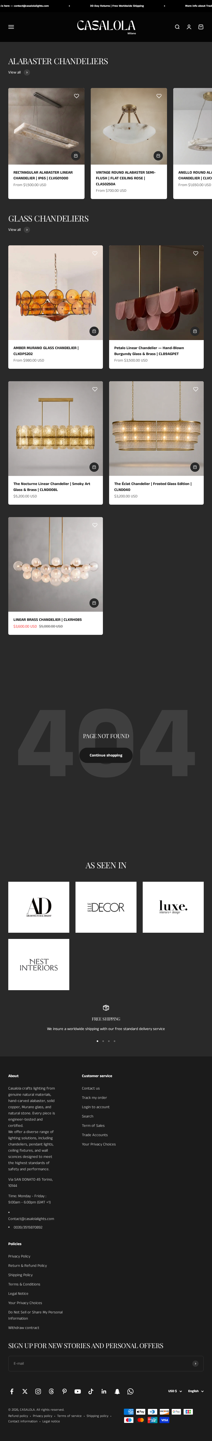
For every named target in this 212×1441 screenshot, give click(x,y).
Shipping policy (97, 1416)
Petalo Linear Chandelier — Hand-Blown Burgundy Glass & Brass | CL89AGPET (149, 351)
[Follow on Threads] (51, 1391)
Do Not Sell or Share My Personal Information (35, 1315)
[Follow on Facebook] (11, 1391)
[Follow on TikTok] (90, 1391)
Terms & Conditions (24, 1284)
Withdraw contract (23, 1327)
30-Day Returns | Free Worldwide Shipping (106, 6)
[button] (76, 96)
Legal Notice (18, 1293)
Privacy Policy (19, 1256)
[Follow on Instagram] (38, 1391)
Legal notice (51, 1421)
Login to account (96, 1107)
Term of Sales (93, 1125)
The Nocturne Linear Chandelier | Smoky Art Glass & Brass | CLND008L (51, 486)
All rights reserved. (50, 1409)
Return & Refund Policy (27, 1265)
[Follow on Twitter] (24, 1391)
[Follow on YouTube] (77, 1391)
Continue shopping (106, 755)
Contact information (22, 1421)
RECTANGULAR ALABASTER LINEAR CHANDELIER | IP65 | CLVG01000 (43, 175)
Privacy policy (42, 1416)
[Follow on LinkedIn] (104, 1391)
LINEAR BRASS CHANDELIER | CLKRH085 (47, 619)
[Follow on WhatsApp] (130, 1391)
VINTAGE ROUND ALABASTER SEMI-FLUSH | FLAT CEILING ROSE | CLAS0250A (126, 178)
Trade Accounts (95, 1135)
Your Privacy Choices (99, 1144)
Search (87, 1116)
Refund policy (18, 1416)
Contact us (91, 1088)
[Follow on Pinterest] (64, 1391)
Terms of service (69, 1416)
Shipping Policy (20, 1275)
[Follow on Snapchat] (117, 1391)
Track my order (94, 1097)
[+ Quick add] (75, 155)
